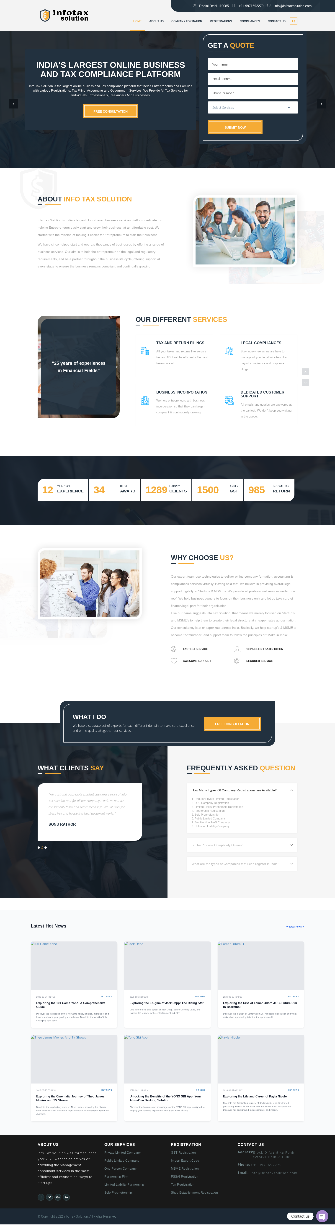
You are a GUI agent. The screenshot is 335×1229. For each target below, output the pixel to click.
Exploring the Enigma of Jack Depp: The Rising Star (167, 1003)
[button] (13, 103)
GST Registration (183, 1152)
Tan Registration (182, 1184)
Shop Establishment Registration (194, 1192)
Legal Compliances (261, 343)
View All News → (295, 926)
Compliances (250, 21)
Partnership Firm (116, 1176)
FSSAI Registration (184, 1176)
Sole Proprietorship (118, 1192)
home (137, 21)
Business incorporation (181, 392)
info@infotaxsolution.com (293, 6)
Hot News (106, 997)
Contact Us (277, 21)
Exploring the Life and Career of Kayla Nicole (255, 1096)
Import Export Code (185, 1160)
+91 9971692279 (266, 1165)
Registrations (221, 21)
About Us (156, 21)
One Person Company (120, 1168)
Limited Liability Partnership (124, 1184)
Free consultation (110, 111)
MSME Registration (185, 1168)
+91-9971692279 (250, 6)
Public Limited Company (121, 1160)
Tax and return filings (180, 343)
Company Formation (186, 21)
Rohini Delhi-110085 (214, 6)
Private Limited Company (122, 1152)
